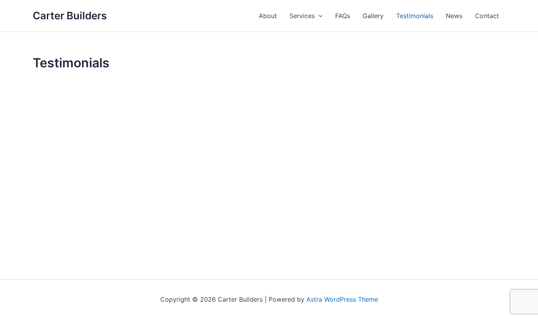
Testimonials (414, 16)
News (454, 16)
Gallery (373, 16)
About (268, 16)
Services (302, 16)
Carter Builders (70, 15)
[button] (319, 16)
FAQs (342, 16)
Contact (487, 16)
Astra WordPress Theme (342, 299)
